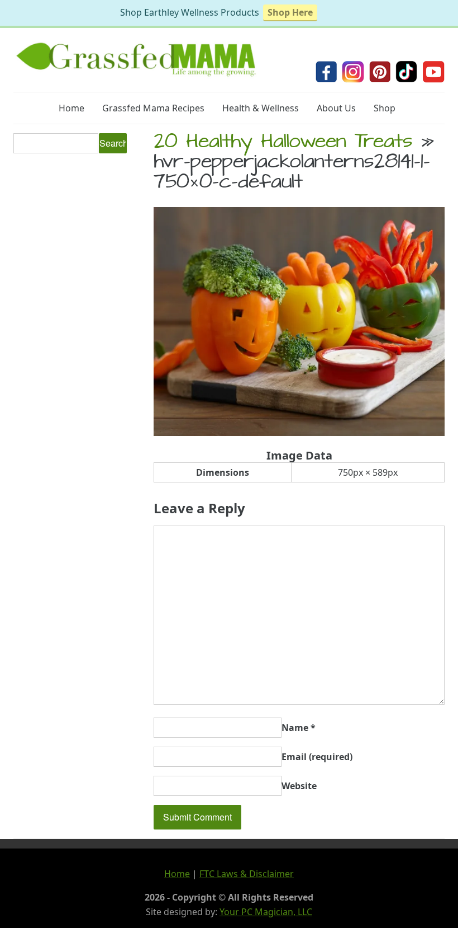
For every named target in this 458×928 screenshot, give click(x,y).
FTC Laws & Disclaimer (246, 874)
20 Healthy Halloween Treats (283, 143)
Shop (384, 108)
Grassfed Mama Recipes (153, 108)
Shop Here (290, 12)
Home (71, 108)
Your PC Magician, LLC (266, 912)
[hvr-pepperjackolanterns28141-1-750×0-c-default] (299, 432)
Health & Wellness (260, 108)
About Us (336, 108)
